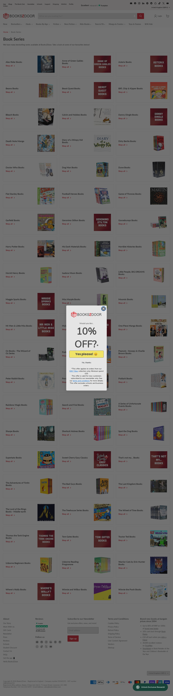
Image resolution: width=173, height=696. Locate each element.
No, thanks (86, 362)
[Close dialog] (103, 308)
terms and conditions (81, 381)
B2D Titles (74, 371)
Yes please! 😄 (86, 354)
